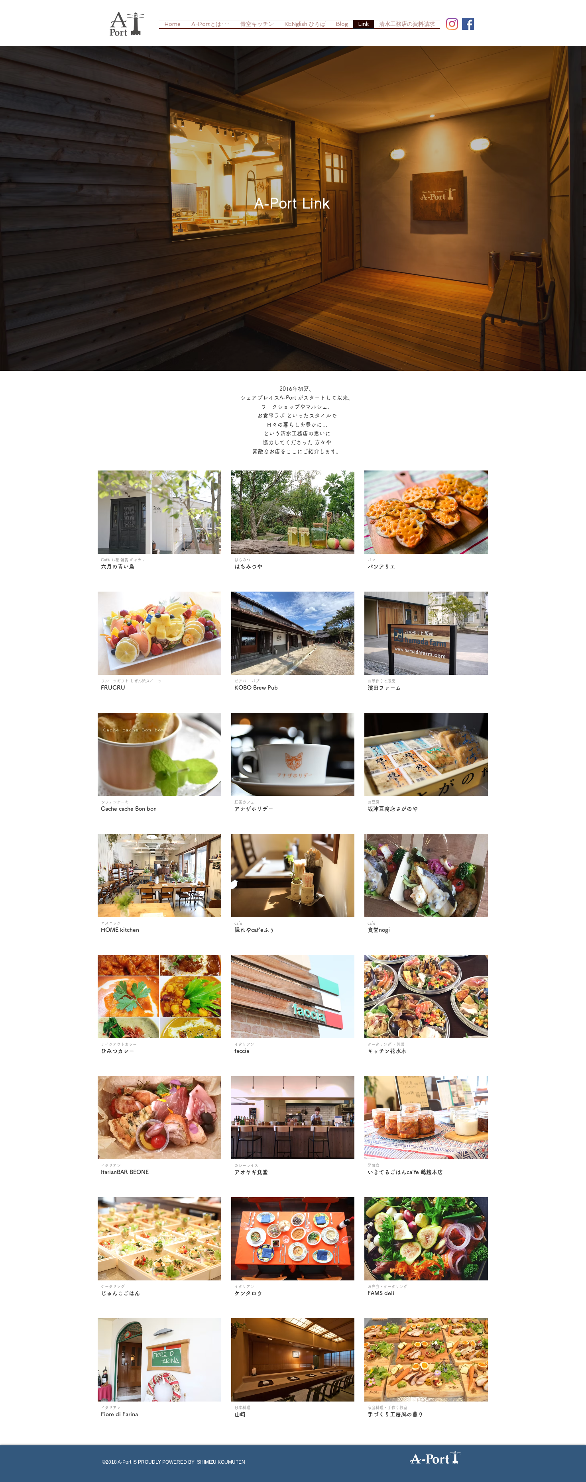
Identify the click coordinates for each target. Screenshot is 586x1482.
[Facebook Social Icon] (468, 24)
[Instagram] (452, 24)
